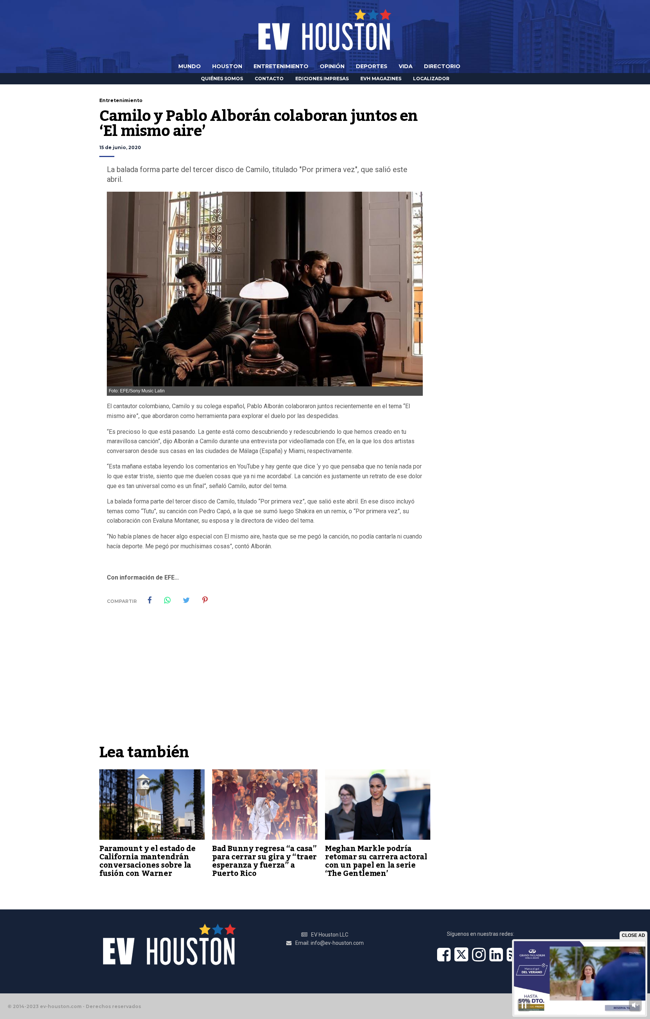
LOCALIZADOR (431, 78)
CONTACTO (269, 78)
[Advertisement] (264, 683)
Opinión (332, 66)
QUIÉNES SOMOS (222, 78)
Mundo (189, 66)
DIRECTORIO (442, 66)
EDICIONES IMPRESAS (322, 78)
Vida (406, 66)
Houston (227, 66)
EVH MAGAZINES (380, 78)
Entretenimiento (281, 66)
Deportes (371, 66)
